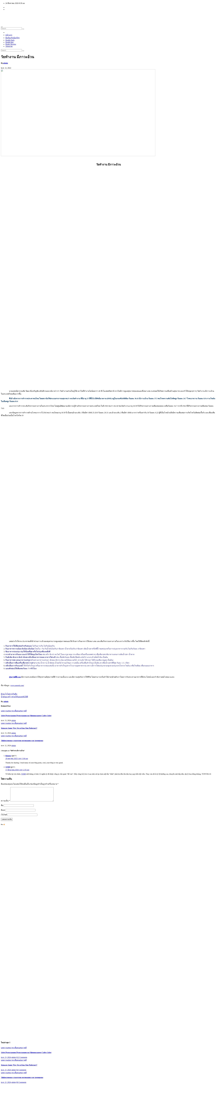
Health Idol (9, 42)
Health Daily (10, 40)
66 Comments (21, 1082)
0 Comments (20, 1096)
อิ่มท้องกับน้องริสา (12, 38)
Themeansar (43, 1112)
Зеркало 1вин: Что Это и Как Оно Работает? (19, 728)
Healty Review (10, 44)
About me (9, 46)
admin (5, 63)
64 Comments (21, 1070)
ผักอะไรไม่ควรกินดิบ (9, 694)
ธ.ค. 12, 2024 (6, 1082)
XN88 (7, 767)
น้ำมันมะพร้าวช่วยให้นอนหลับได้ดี (14, 697)
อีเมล (3, 810)
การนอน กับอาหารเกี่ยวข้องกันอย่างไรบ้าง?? (18, 1090)
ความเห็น (5, 801)
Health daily (15, 15)
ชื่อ (2, 805)
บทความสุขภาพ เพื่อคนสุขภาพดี (14, 711)
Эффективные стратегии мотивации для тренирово (22, 741)
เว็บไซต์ (4, 815)
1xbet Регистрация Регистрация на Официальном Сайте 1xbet (26, 716)
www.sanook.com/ (17, 685)
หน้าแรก (8, 35)
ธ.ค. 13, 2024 (6, 1057)
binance (8, 756)
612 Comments (21, 1057)
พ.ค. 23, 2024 (6, 1096)
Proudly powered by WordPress (12, 1112)
